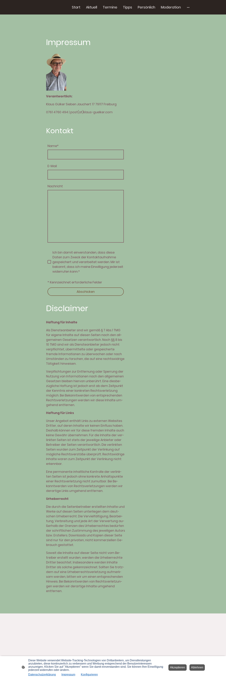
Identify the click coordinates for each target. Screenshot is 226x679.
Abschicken (86, 291)
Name (53, 146)
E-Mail (52, 166)
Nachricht (55, 186)
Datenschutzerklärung (42, 674)
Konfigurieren (89, 674)
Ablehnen (197, 667)
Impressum (68, 674)
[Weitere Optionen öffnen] (188, 7)
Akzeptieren (177, 667)
